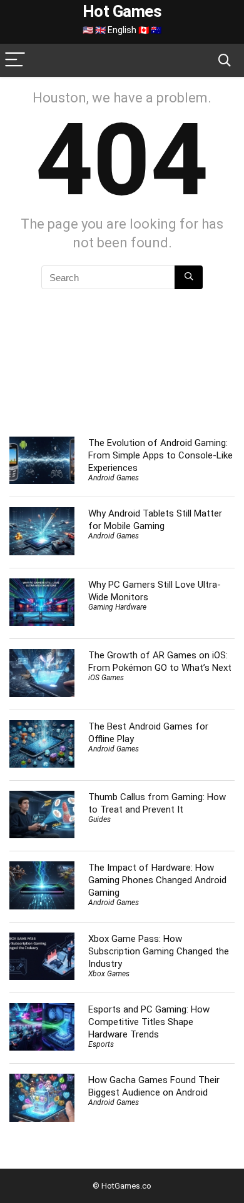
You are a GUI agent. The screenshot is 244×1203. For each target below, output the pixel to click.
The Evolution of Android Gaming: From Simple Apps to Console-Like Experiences (160, 455)
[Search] (225, 60)
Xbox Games (109, 973)
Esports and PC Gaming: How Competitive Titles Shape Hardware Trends (149, 1022)
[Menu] (15, 60)
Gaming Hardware (117, 607)
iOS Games (106, 677)
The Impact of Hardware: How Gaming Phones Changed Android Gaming (157, 880)
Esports (101, 1044)
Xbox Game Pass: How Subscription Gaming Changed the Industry (158, 951)
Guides (99, 819)
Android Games (113, 477)
